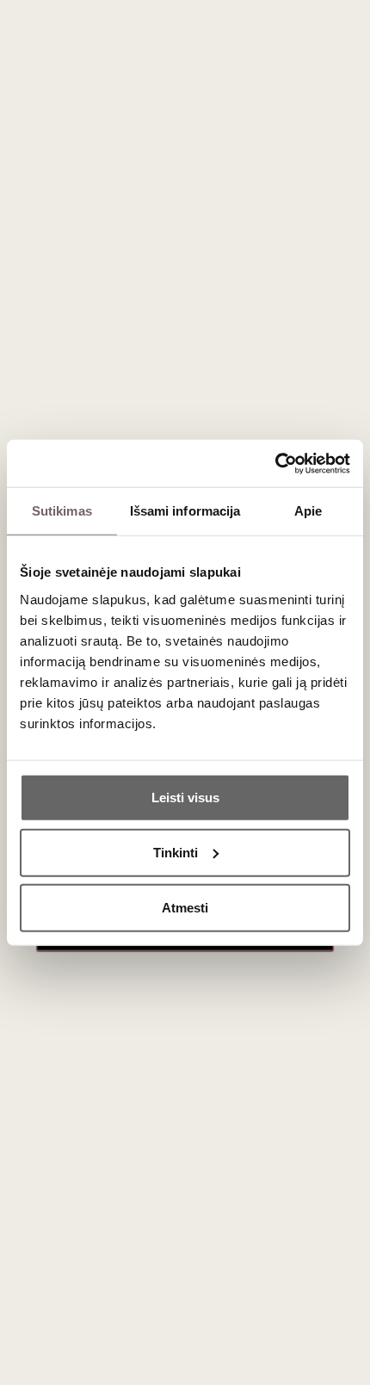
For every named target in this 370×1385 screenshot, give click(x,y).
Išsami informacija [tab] (185, 511)
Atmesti (185, 907)
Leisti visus (185, 796)
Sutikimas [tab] (62, 511)
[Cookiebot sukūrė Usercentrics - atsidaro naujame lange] (275, 463)
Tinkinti (175, 851)
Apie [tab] (308, 511)
